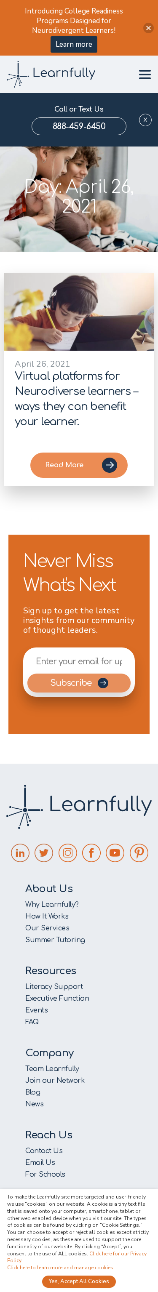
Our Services (47, 928)
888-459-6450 (79, 126)
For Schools (45, 1174)
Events (36, 1010)
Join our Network (54, 1080)
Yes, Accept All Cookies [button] (79, 1281)
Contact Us (43, 1151)
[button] (148, 28)
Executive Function (57, 998)
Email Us (40, 1163)
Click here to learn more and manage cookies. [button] (61, 1267)
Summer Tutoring (55, 940)
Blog (32, 1092)
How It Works (46, 916)
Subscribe (72, 683)
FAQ (32, 1022)
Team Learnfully (52, 1069)
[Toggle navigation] (142, 74)
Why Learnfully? (52, 904)
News (34, 1104)
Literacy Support (54, 987)
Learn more (74, 44)
